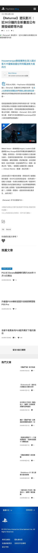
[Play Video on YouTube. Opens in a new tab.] (32, 141)
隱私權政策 (18, 540)
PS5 (3, 229)
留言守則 (5, 547)
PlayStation (12, 9)
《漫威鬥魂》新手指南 (27, 367)
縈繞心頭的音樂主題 (26, 91)
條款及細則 (6, 540)
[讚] (14, 280)
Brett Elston (12, 73)
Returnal (8, 229)
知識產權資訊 (7, 543)
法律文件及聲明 (20, 543)
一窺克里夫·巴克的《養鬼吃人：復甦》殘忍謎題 (27, 492)
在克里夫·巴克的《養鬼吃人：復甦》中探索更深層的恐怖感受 (27, 404)
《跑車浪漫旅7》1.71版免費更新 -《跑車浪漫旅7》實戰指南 (28, 440)
